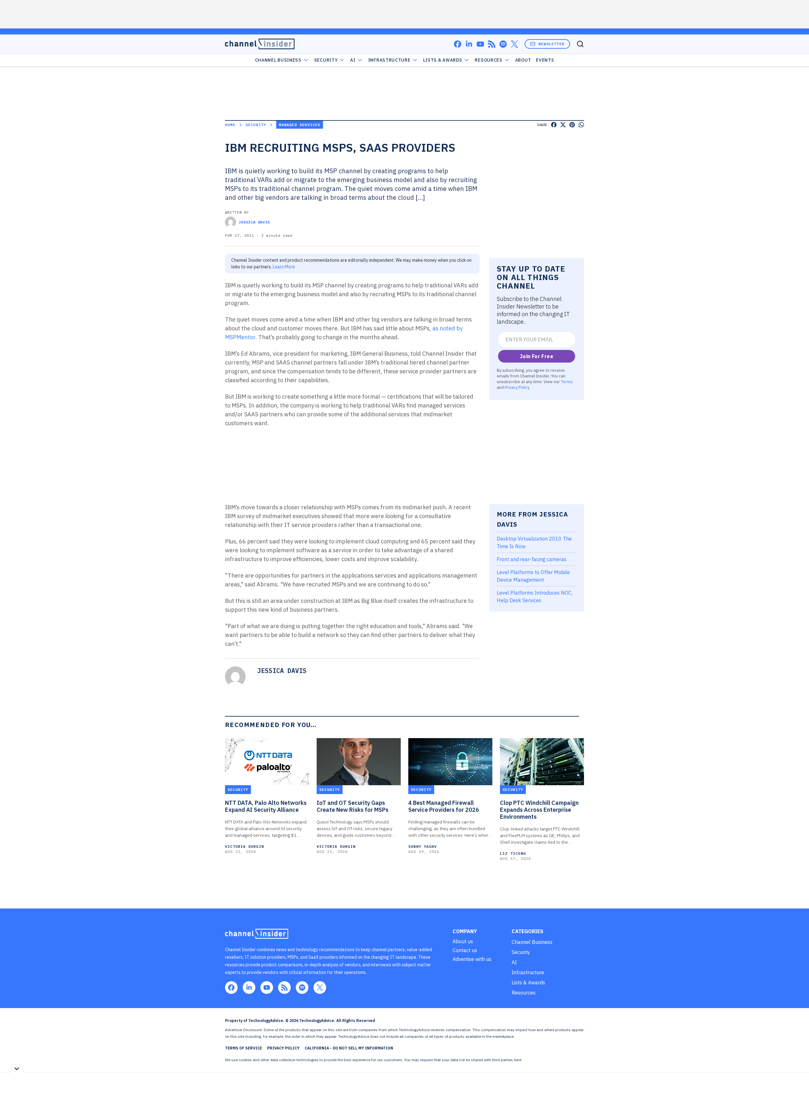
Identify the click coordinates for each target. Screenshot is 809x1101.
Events (545, 60)
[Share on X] (563, 124)
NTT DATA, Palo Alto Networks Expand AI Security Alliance (266, 806)
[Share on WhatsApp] (581, 124)
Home (230, 124)
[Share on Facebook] (554, 124)
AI (352, 60)
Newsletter (551, 43)
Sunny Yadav (422, 846)
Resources (524, 992)
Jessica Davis (254, 222)
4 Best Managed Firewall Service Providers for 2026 (443, 806)
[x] (514, 44)
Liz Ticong (513, 853)
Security (326, 60)
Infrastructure (389, 60)
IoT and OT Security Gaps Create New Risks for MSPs (352, 806)
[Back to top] (796, 1081)
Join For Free (536, 356)
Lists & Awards (528, 982)
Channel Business (278, 60)
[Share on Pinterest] (572, 124)
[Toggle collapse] (16, 1069)
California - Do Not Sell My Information (349, 1048)
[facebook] (457, 44)
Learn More (284, 267)
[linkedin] (469, 44)
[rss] (492, 44)
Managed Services (299, 124)
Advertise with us (472, 959)
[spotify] (503, 44)
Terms (567, 381)
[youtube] (480, 44)
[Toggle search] (580, 44)
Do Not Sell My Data (540, 1059)
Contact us (465, 950)
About (523, 60)
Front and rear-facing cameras (532, 559)
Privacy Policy (517, 387)
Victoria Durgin (244, 846)
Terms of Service (243, 1048)
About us (463, 941)
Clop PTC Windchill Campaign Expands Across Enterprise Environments (539, 809)
